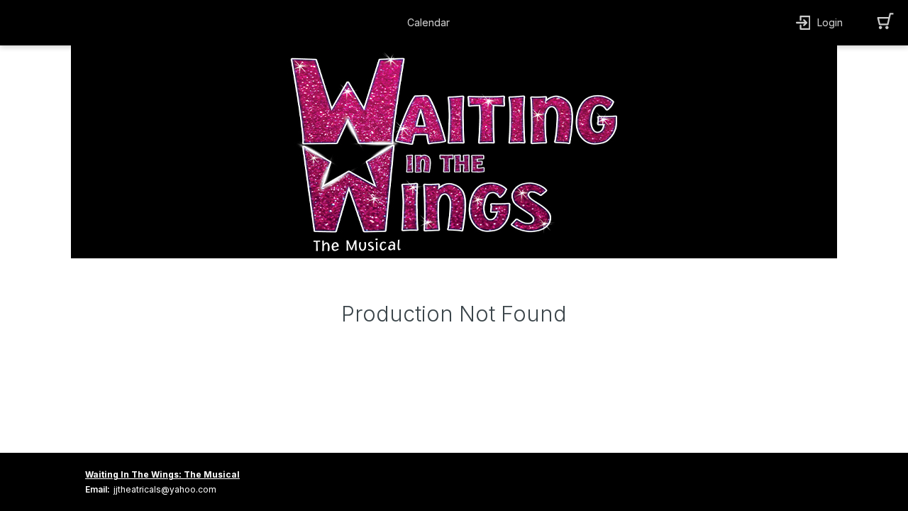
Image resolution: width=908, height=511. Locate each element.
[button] (432, 23)
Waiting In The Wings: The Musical (162, 474)
